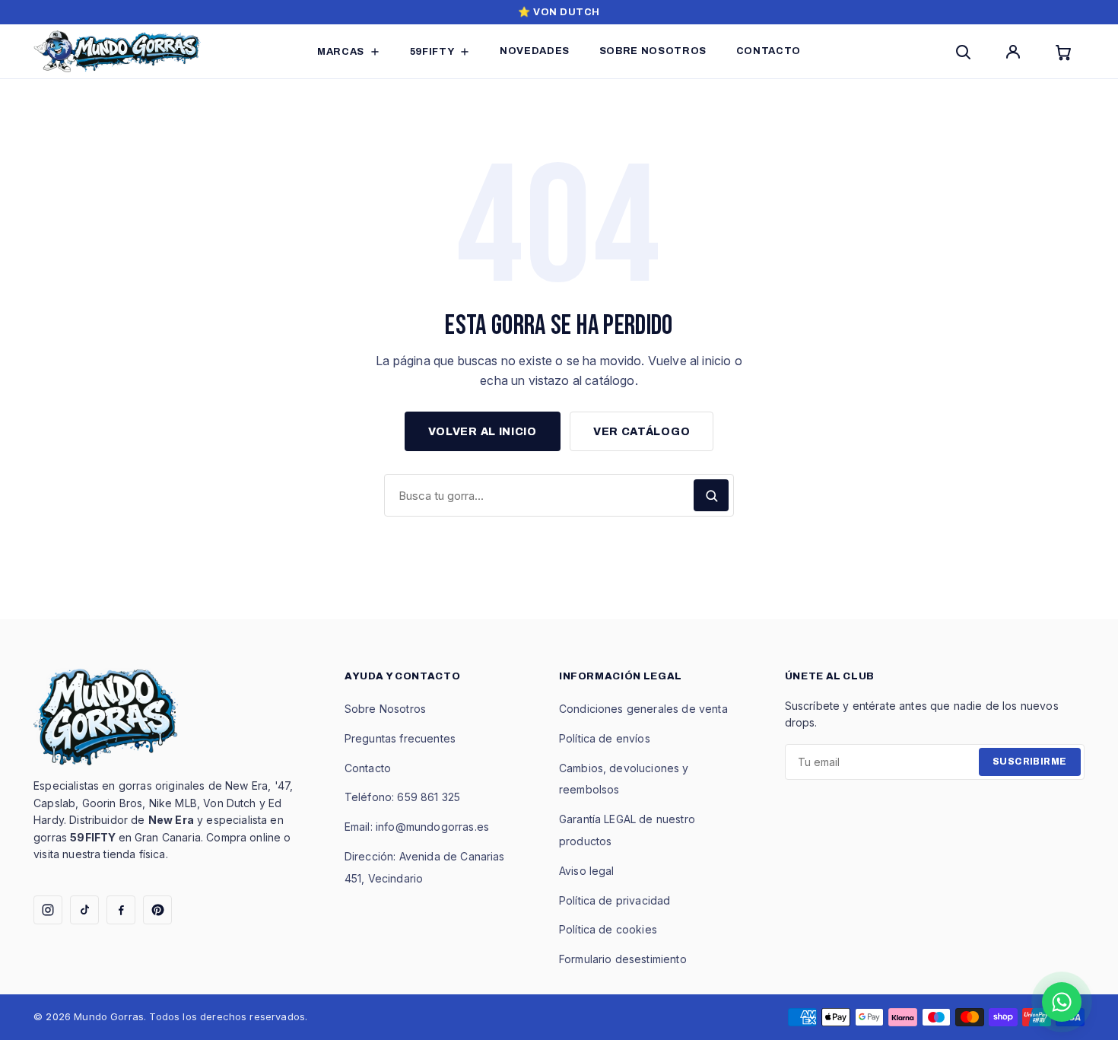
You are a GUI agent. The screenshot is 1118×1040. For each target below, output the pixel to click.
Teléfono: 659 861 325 (402, 796)
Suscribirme (1030, 761)
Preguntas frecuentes (400, 738)
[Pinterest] (157, 909)
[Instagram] (47, 909)
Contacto (368, 768)
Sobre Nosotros (385, 708)
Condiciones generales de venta (643, 708)
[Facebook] (120, 909)
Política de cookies (608, 929)
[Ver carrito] (1066, 52)
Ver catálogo (641, 431)
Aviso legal (587, 870)
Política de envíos (604, 738)
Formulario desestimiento (623, 959)
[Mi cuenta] (1016, 52)
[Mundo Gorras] (117, 51)
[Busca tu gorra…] (711, 495)
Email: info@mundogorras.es (417, 826)
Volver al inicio (482, 431)
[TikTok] (84, 909)
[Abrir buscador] (966, 52)
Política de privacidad (615, 900)
